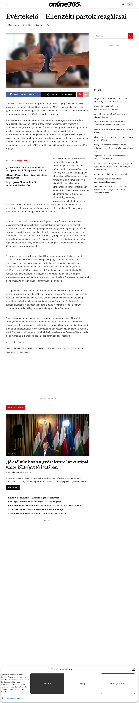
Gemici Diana (13, 472)
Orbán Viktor (77, 348)
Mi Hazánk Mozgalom (45, 348)
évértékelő (28, 348)
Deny (82, 683)
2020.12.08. (26, 472)
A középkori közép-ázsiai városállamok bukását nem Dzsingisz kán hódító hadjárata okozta (111, 189)
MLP (59, 348)
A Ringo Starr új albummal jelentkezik (111, 174)
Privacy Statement (8, 698)
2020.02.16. (28, 25)
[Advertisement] (47, 378)
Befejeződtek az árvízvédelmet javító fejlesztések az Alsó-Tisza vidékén (45, 505)
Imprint (20, 698)
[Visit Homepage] (65, 4)
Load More (47, 521)
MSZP (66, 348)
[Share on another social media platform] (86, 94)
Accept (47, 683)
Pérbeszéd (12, 352)
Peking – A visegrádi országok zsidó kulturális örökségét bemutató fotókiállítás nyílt (113, 148)
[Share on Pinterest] (80, 94)
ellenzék (16, 348)
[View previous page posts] (25, 193)
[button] (133, 669)
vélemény (24, 352)
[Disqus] (47, 564)
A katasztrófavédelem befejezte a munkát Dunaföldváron (37, 513)
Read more (14, 487)
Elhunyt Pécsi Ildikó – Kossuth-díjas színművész (33, 498)
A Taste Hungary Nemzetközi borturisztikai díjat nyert (36, 509)
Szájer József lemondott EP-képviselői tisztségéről (34, 502)
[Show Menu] (7, 4)
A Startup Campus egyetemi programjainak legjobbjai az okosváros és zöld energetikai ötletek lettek (113, 166)
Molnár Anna (13, 25)
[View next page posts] (30, 193)
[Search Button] (123, 4)
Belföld (39, 25)
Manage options (118, 683)
